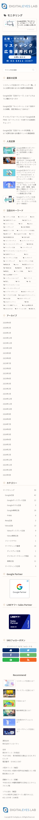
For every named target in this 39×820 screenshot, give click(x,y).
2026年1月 (7, 333)
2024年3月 (7, 444)
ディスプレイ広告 (21, 551)
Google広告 (20, 495)
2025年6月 (7, 368)
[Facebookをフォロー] (10, 655)
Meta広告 (20, 520)
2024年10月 (7, 409)
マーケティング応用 (20, 566)
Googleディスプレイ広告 (21, 500)
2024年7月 (7, 424)
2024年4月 (7, 439)
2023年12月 (7, 459)
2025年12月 (7, 338)
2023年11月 (7, 465)
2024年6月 (7, 429)
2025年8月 (7, 358)
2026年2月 (7, 327)
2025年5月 (7, 373)
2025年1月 (7, 394)
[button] (33, 70)
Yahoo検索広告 (21, 535)
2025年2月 (7, 388)
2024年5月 (7, 434)
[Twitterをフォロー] (28, 650)
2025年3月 (7, 383)
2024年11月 (7, 404)
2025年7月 (7, 363)
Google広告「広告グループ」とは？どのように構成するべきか (19, 97)
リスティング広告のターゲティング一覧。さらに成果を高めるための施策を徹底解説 (19, 86)
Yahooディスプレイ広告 (21, 530)
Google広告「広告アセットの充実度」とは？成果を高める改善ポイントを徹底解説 (19, 132)
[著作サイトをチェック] (10, 650)
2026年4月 (7, 322)
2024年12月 (7, 399)
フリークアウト (20, 541)
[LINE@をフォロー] (28, 655)
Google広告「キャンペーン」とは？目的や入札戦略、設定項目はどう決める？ (19, 107)
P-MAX (21, 515)
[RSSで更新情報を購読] (28, 660)
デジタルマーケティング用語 (21, 556)
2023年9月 (7, 475)
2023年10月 (7, 470)
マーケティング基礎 (20, 546)
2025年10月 (7, 348)
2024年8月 (7, 419)
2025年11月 (7, 343)
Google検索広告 (21, 510)
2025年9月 (7, 353)
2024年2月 (7, 449)
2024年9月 (7, 414)
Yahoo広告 (20, 525)
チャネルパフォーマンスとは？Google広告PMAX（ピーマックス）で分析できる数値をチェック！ (19, 119)
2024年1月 (7, 454)
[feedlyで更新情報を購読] (10, 660)
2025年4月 (7, 378)
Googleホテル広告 (21, 505)
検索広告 (21, 561)
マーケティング (19, 490)
